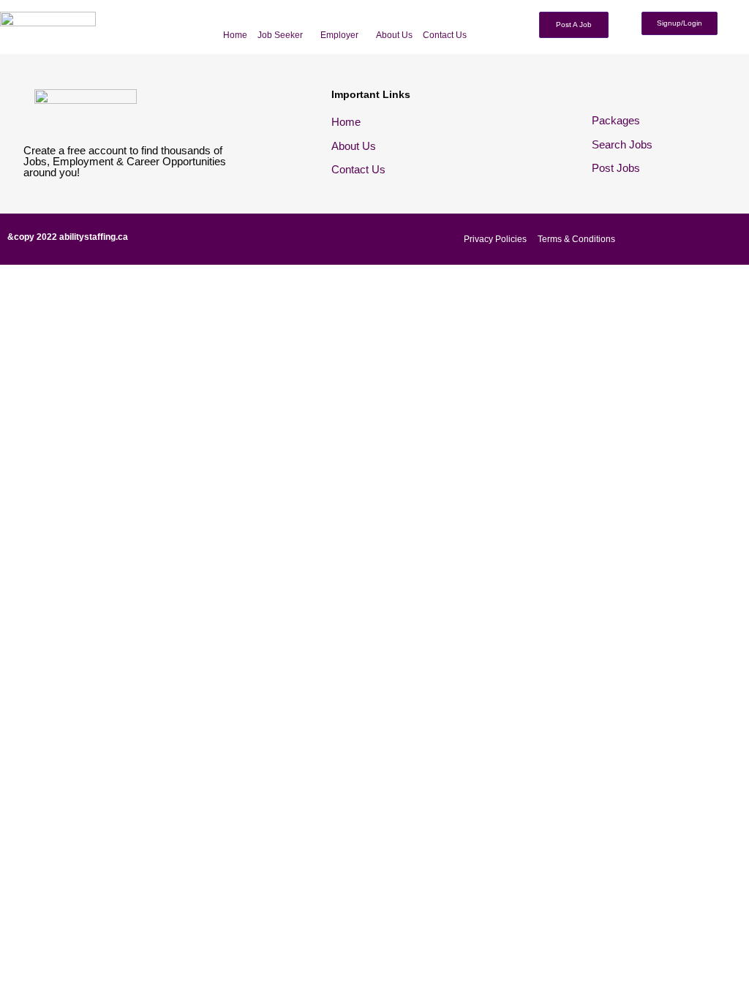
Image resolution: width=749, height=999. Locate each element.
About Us (394, 35)
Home (235, 35)
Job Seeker (280, 35)
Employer (339, 35)
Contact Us (445, 35)
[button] (283, 35)
